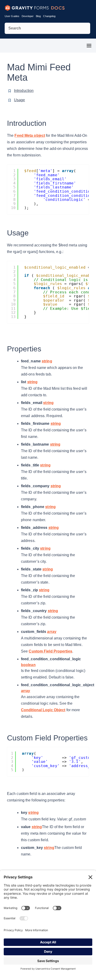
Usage (19, 100)
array (51, 632)
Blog (38, 16)
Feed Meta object (29, 135)
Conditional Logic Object (43, 710)
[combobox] (47, 28)
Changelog (49, 16)
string (47, 361)
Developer (28, 16)
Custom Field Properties (50, 651)
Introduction (24, 91)
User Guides (12, 16)
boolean (28, 665)
